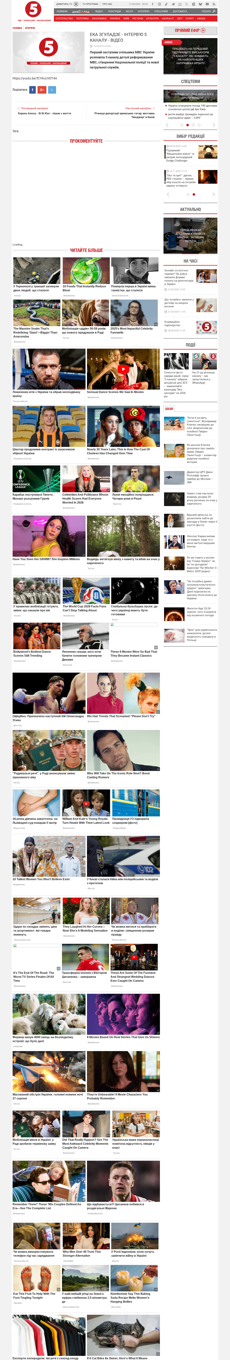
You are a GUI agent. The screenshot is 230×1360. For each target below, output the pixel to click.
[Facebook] (152, 4)
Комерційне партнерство (172, 323)
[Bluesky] (200, 4)
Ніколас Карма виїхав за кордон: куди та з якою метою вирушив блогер (201, 541)
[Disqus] (86, 197)
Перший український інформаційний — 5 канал (33, 12)
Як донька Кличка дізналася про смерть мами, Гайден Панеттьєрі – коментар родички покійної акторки (201, 453)
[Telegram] (173, 4)
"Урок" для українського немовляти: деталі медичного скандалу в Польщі (202, 635)
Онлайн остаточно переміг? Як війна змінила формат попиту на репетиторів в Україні (178, 277)
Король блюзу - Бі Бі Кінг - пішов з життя (44, 113)
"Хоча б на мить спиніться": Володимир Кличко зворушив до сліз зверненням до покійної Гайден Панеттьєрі (201, 426)
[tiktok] (166, 4)
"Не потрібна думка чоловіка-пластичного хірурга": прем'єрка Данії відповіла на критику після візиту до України (202, 590)
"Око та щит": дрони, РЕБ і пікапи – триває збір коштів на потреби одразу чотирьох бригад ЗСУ (179, 182)
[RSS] (214, 4)
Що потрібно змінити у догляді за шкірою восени (179, 303)
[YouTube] (207, 4)
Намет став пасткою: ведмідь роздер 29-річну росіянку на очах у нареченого (202, 498)
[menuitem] (62, 11)
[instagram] (159, 4)
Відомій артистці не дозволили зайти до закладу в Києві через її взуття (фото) (202, 520)
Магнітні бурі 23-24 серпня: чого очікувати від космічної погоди (201, 612)
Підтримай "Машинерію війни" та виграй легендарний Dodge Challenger (178, 155)
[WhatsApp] (179, 4)
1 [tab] (177, 74)
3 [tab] (193, 125)
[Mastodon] (193, 4)
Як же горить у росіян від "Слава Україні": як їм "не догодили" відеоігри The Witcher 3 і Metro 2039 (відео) (202, 564)
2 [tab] (204, 74)
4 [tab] (199, 125)
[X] (186, 4)
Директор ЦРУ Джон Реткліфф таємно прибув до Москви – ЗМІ (200, 477)
